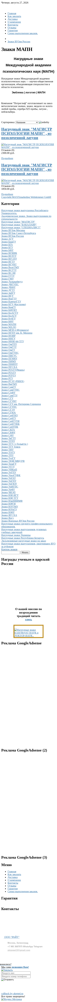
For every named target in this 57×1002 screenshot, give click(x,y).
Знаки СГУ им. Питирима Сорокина (21, 404)
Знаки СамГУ (8, 387)
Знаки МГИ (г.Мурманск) (15, 330)
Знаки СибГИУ (9, 415)
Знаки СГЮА (8, 412)
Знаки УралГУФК (10, 475)
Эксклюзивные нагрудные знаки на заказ (23, 540)
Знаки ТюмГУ (8, 464)
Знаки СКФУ (8, 432)
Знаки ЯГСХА (9, 515)
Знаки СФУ (7, 435)
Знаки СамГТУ (9, 395)
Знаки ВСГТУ (9, 270)
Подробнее (7, 158)
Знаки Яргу (7, 518)
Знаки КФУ (7, 321)
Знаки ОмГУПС (10, 352)
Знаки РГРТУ (8, 375)
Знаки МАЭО (8, 327)
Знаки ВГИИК (9, 253)
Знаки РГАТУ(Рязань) (13, 370)
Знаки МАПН (8, 324)
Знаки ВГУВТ (9, 264)
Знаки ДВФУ (8, 287)
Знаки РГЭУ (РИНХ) (12, 381)
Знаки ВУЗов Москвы (13, 230)
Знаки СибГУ (8, 418)
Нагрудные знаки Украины (16, 535)
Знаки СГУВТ (9, 401)
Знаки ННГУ (8, 338)
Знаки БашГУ (8, 241)
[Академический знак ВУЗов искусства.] (28, 635)
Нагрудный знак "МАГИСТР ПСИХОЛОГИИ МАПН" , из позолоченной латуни (26, 133)
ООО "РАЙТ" (11, 937)
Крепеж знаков (9, 549)
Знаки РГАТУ (8, 372)
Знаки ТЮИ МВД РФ (13, 461)
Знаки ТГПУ (8, 441)
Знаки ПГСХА (9, 367)
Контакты (13, 24)
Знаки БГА (7, 244)
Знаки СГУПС (9, 407)
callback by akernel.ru (12, 993)
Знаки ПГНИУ (9, 358)
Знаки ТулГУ (8, 458)
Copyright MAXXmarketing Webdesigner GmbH (26, 197)
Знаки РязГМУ (9, 384)
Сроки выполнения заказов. (23, 33)
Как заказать (14, 16)
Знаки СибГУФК (10, 424)
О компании (14, 22)
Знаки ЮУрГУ (9, 509)
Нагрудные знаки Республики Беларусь (22, 538)
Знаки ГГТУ (8, 276)
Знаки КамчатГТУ (11, 301)
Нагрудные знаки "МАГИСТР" (18, 221)
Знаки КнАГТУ (9, 313)
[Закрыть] (7, 970)
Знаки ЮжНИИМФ (12, 501)
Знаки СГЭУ (8, 409)
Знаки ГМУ (7, 278)
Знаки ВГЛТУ (8, 256)
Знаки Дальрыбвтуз (11, 281)
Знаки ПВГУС (9, 355)
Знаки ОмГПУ (9, 344)
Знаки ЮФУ (8, 512)
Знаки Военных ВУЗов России (18, 521)
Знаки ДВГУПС (10, 284)
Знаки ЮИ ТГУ (9, 498)
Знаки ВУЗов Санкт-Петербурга (18, 233)
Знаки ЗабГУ (8, 293)
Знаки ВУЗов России (12, 236)
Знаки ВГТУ (8, 261)
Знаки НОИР (8, 335)
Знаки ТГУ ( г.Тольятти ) (14, 444)
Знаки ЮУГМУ (9, 506)
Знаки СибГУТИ (10, 421)
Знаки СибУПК (9, 427)
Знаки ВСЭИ (8, 273)
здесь (28, 619)
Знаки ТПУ (7, 455)
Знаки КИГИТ (9, 310)
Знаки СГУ (7, 398)
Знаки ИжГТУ (9, 298)
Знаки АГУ (7, 239)
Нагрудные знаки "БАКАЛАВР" (19, 224)
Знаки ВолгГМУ (10, 267)
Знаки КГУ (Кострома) (13, 304)
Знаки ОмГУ (8, 350)
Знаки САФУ (8, 392)
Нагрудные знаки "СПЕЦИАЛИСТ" (21, 227)
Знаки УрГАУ (8, 478)
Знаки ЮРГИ (8, 503)
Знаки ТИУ (7, 449)
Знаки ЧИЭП (8, 492)
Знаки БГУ (7, 247)
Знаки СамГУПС (10, 389)
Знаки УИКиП (9, 469)
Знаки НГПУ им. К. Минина (16, 333)
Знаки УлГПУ (8, 472)
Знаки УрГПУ (8, 481)
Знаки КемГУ (8, 307)
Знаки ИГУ (7, 295)
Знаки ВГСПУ (9, 258)
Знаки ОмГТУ (9, 347)
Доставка (13, 19)
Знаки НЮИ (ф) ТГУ (12, 341)
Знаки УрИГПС (9, 486)
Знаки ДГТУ (8, 290)
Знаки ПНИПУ (9, 364)
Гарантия (13, 30)
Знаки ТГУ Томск (10, 446)
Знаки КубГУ (8, 318)
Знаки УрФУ (8, 489)
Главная (12, 13)
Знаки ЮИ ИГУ (10, 495)
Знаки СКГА (8, 429)
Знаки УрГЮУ (9, 483)
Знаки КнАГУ (9, 315)
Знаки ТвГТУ (8, 438)
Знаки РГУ (7, 378)
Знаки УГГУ (8, 466)
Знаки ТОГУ (8, 452)
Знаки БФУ (7, 250)
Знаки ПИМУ (8, 361)
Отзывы (12, 27)
